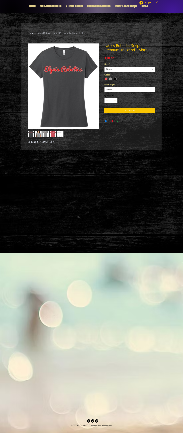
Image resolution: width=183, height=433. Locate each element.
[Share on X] (122, 121)
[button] (157, 2)
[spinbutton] (111, 100)
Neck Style (110, 84)
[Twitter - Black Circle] (92, 421)
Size (107, 64)
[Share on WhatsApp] (117, 121)
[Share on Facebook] (106, 121)
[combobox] (129, 69)
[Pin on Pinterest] (111, 121)
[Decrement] (106, 100)
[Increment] (115, 100)
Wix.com (108, 425)
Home (31, 33)
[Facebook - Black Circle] (88, 421)
